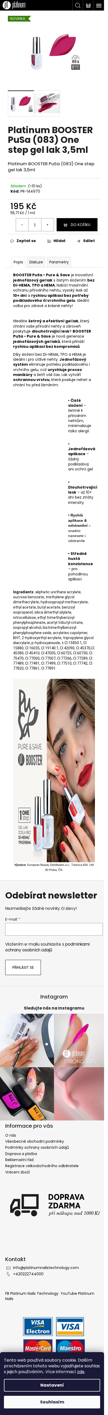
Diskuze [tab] (36, 262)
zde (80, 1372)
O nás (10, 1135)
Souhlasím (52, 1402)
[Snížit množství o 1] (22, 224)
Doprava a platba (21, 1153)
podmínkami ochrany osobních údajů (47, 947)
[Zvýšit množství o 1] (47, 224)
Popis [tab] (18, 262)
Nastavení (52, 1385)
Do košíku (80, 224)
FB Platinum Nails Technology (32, 1293)
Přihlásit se (23, 967)
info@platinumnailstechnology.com (46, 1267)
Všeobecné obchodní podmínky (34, 1141)
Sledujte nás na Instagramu (54, 1008)
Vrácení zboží (17, 1172)
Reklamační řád (19, 1159)
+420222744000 (28, 1274)
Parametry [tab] (59, 262)
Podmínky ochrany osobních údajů (37, 1147)
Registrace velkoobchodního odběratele (42, 1165)
